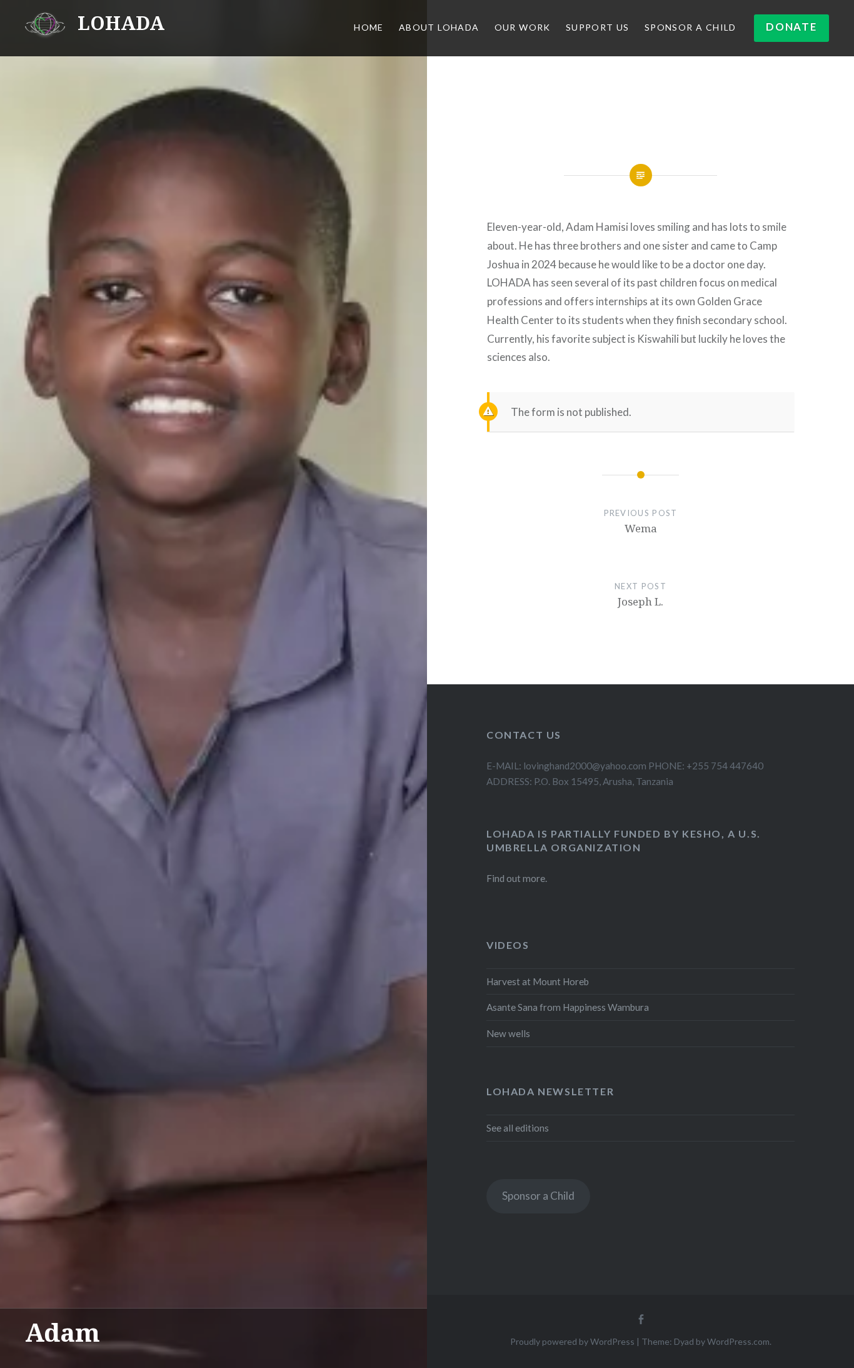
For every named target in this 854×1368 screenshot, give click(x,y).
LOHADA (121, 23)
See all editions (517, 1127)
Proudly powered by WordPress (572, 1341)
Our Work (523, 27)
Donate (791, 26)
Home (369, 27)
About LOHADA (439, 27)
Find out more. (516, 878)
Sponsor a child (690, 27)
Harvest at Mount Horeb (537, 981)
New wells (508, 1033)
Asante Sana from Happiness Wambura (567, 1007)
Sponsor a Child (538, 1195)
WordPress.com (738, 1341)
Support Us (598, 27)
